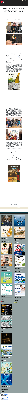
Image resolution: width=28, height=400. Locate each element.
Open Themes (21, 393)
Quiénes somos (3, 393)
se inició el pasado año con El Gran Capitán (13, 17)
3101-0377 (4, 398)
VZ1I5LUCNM (6, 399)
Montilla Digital (5, 394)
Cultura (16, 204)
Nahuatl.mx (25, 393)
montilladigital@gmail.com (5, 397)
